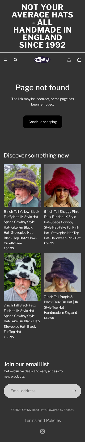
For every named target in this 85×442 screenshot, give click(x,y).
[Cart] (79, 60)
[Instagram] (42, 431)
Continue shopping (43, 122)
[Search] (15, 60)
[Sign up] (74, 391)
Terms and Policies (42, 420)
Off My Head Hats (34, 410)
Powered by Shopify (60, 410)
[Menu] (5, 59)
